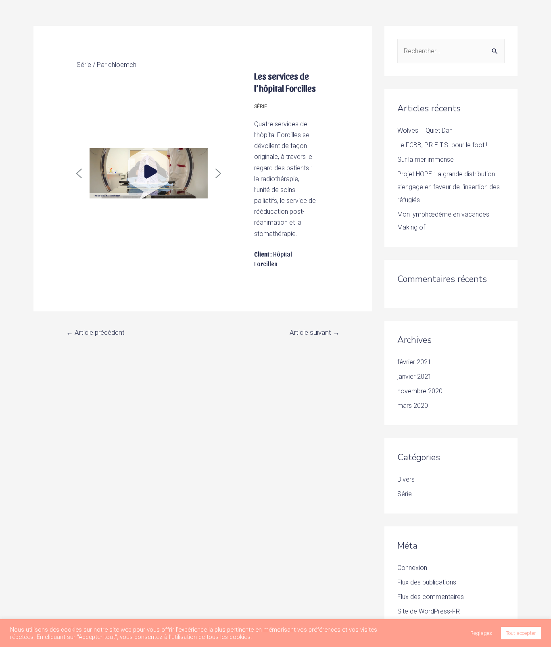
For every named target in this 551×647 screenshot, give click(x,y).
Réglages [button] (481, 633)
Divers (406, 479)
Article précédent (95, 332)
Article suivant (315, 332)
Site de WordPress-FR (428, 611)
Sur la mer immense (425, 159)
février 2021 (414, 362)
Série (84, 65)
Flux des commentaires (430, 597)
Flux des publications (426, 582)
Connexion (412, 568)
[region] (149, 173)
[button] (79, 173)
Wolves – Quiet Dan (425, 130)
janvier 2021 (414, 376)
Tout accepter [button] (521, 633)
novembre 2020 (419, 391)
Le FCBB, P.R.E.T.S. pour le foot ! (442, 145)
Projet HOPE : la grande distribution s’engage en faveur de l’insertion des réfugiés (448, 187)
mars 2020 (412, 405)
